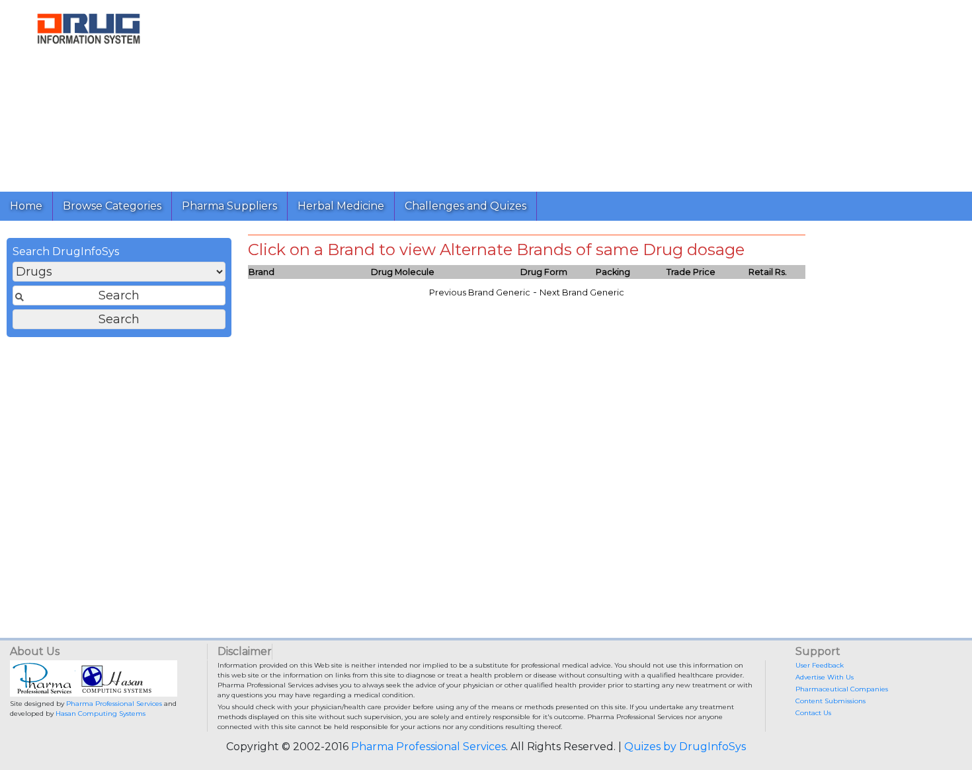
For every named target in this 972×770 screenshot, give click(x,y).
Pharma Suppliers (229, 206)
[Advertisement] (574, 92)
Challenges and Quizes (465, 206)
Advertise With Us (824, 677)
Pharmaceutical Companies (841, 689)
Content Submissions (830, 701)
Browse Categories (112, 206)
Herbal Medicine (341, 206)
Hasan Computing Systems (100, 713)
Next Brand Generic (582, 292)
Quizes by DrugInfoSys (685, 746)
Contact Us (813, 713)
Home (26, 206)
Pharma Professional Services (114, 703)
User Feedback (819, 665)
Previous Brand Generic (479, 292)
